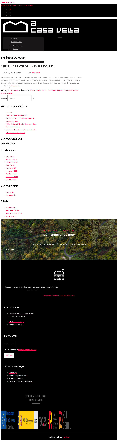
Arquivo (16, 88)
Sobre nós (16, 42)
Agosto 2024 (11, 180)
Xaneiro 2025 (11, 168)
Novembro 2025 (12, 162)
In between (52, 90)
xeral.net (66, 437)
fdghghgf (9, 112)
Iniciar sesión (10, 207)
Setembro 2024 (12, 177)
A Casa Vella (17, 46)
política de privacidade (27, 350)
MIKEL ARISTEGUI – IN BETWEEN (28, 66)
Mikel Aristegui (62, 90)
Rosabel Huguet (7, 93)
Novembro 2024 (12, 171)
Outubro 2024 (11, 174)
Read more (15, 86)
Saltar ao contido (7, 2)
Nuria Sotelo (73, 90)
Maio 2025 (10, 165)
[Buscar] (33, 98)
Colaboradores (19, 70)
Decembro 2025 (12, 159)
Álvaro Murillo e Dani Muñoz (16, 115)
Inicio (14, 39)
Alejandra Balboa (40, 90)
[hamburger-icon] (60, 37)
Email (6, 344)
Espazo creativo (19, 53)
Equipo (15, 49)
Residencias (17, 64)
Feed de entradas (12, 210)
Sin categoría (11, 195)
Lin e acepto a (21, 350)
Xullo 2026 (10, 156)
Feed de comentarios (14, 213)
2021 (31, 90)
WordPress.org (11, 216)
